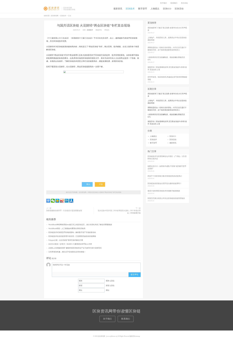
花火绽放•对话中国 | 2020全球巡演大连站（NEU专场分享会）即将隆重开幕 (119, 212)
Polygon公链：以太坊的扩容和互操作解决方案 (65, 240)
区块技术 (130, 8)
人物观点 (155, 8)
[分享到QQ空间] (57, 201)
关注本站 (184, 3)
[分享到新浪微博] (62, 201)
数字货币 (142, 8)
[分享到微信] (53, 201)
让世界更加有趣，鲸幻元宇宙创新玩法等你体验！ (67, 252)
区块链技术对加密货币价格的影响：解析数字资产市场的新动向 (72, 232)
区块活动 (179, 8)
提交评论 (134, 274)
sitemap (138, 336)
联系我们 (174, 3)
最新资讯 (117, 8)
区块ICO (167, 8)
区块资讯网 (52, 9)
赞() (88, 184)
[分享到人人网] (71, 201)
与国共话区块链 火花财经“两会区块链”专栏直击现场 (93, 25)
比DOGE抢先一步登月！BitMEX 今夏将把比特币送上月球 (70, 244)
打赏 (101, 184)
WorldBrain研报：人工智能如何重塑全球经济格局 (66, 228)
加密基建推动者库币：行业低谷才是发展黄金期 (64, 211)
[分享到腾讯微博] (67, 201)
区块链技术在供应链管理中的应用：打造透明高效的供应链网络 (72, 236)
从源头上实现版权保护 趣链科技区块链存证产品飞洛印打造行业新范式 (75, 248)
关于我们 (163, 3)
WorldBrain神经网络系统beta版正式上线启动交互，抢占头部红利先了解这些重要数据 (80, 225)
